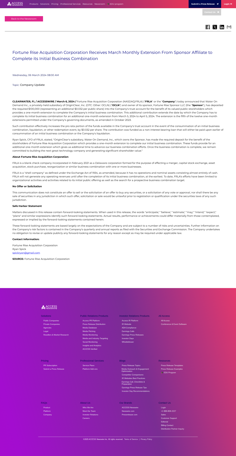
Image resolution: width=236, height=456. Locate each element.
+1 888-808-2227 (168, 411)
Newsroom (100, 4)
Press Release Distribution (94, 324)
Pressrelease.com (129, 415)
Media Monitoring (90, 335)
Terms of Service (131, 439)
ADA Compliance (129, 328)
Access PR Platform (91, 320)
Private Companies (51, 324)
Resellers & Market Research (56, 335)
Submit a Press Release (203, 4)
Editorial (164, 422)
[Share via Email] (229, 27)
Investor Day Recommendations (136, 391)
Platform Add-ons (90, 369)
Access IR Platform (130, 320)
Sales (163, 415)
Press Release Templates (172, 365)
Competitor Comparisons (132, 375)
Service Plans (88, 365)
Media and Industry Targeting (95, 338)
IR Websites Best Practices (133, 378)
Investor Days (128, 338)
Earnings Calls (128, 331)
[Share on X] (215, 27)
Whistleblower (128, 342)
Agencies (47, 328)
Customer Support (169, 418)
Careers (86, 418)
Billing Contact (167, 425)
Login (227, 4)
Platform (47, 411)
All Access (165, 320)
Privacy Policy (146, 439)
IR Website (126, 324)
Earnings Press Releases (133, 335)
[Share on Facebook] (208, 27)
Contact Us (209, 12)
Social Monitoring (90, 342)
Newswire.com (128, 411)
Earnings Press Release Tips (134, 387)
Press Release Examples (172, 369)
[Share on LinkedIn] (222, 27)
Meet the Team (89, 411)
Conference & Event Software (174, 324)
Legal (45, 331)
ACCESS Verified (90, 349)
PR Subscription (50, 365)
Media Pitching (89, 331)
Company (47, 415)
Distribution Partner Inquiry (172, 429)
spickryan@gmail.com (26, 252)
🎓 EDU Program (168, 372)
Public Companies (51, 320)
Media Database (90, 328)
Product (46, 407)
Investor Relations (90, 415)
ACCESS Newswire (130, 407)
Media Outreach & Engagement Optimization (135, 370)
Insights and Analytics (92, 345)
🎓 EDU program (115, 4)
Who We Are (88, 407)
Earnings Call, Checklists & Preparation (133, 383)
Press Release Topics (131, 365)
